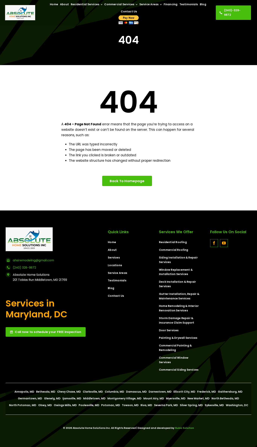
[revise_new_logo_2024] (20, 6)
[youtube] (224, 243)
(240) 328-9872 (24, 267)
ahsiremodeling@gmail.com (33, 260)
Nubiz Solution (184, 428)
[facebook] (214, 243)
